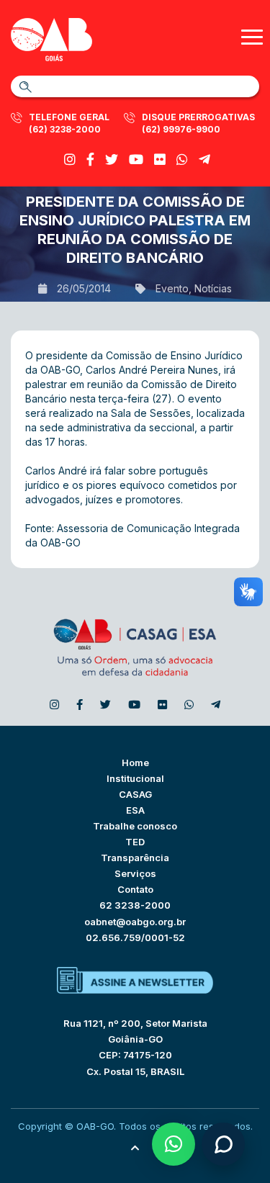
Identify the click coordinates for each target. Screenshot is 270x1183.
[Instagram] (70, 159)
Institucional (135, 778)
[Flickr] (160, 159)
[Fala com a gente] (223, 1144)
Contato (135, 889)
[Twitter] (111, 159)
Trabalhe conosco (135, 826)
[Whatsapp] (182, 159)
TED (135, 841)
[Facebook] (90, 159)
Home (135, 762)
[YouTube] (136, 159)
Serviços (135, 873)
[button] (173, 1144)
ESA (135, 810)
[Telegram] (204, 159)
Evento (172, 288)
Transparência (135, 857)
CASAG (135, 794)
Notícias (213, 288)
